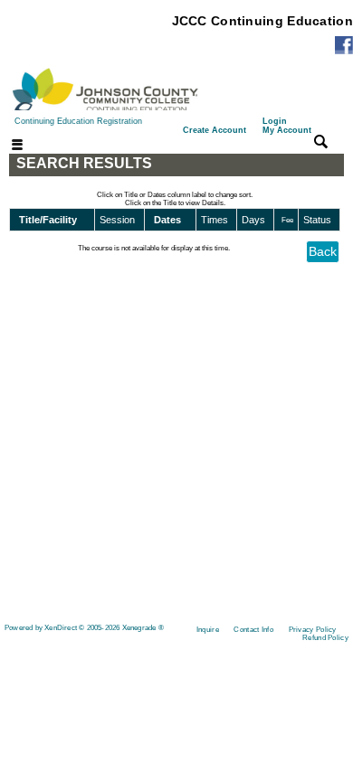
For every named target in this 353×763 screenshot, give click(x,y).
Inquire (207, 630)
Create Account (214, 130)
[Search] (321, 141)
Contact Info (253, 630)
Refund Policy (325, 638)
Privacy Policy (313, 630)
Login (286, 126)
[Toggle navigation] (6, 146)
